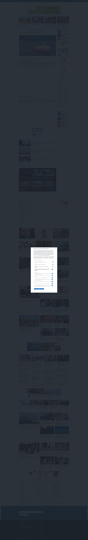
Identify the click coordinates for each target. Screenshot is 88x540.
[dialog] (44, 270)
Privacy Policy (47, 291)
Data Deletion (40, 291)
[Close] (56, 248)
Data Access (44, 291)
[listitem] (44, 260)
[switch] (52, 262)
